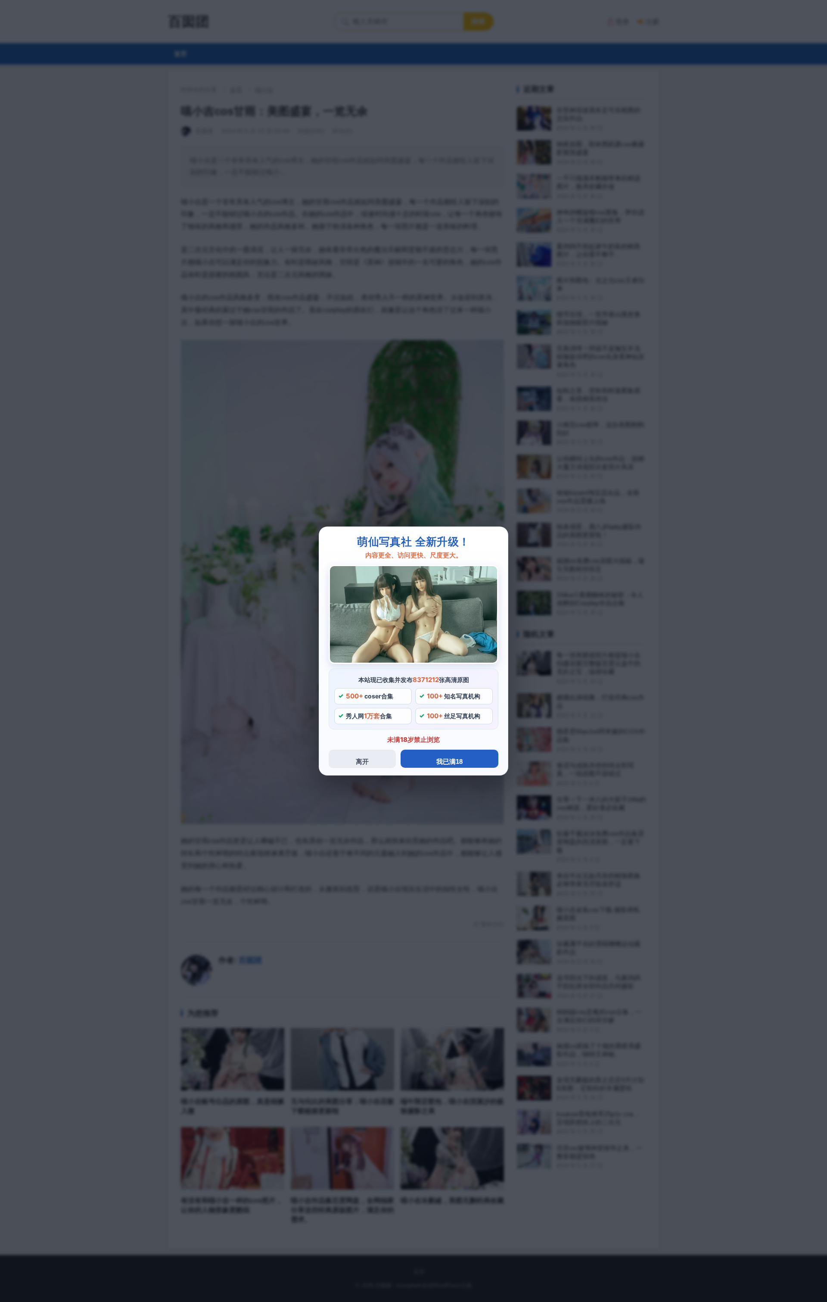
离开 (362, 761)
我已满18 (449, 761)
